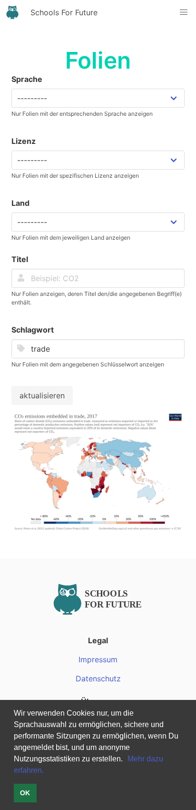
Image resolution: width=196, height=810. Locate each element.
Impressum (98, 659)
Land (20, 203)
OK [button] (25, 793)
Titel (19, 259)
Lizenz (23, 141)
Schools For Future (64, 12)
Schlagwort (32, 329)
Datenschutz (98, 678)
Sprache (26, 79)
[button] (126, 759)
